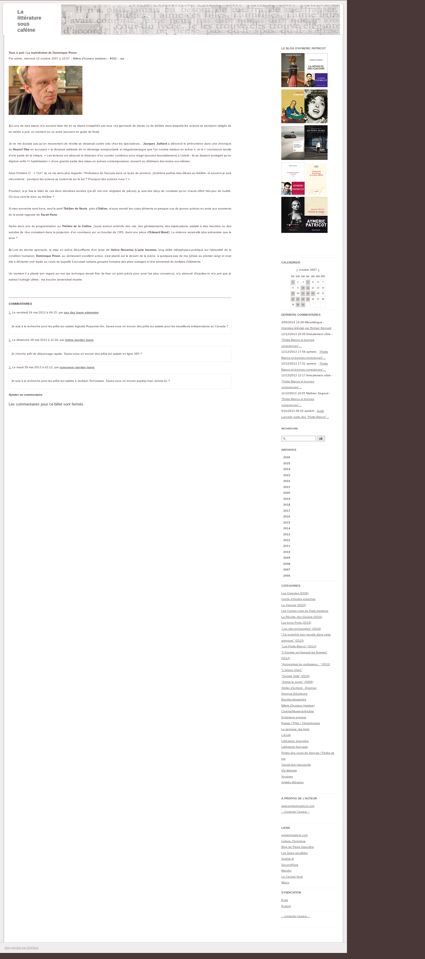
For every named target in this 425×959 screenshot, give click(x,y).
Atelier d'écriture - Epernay (299, 687)
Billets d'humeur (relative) (89, 58)
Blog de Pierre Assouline (297, 846)
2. (10, 339)
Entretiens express (293, 717)
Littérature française (294, 746)
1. (10, 312)
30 (298, 305)
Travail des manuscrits (296, 764)
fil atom (286, 906)
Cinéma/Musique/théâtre (297, 711)
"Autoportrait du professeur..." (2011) (305, 664)
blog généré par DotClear (21, 947)
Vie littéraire (289, 770)
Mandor (286, 870)
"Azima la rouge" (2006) (297, 681)
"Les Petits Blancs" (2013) (298, 646)
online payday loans (79, 339)
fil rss (284, 900)
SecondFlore (289, 864)
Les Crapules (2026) (294, 593)
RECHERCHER (289, 428)
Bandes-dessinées (293, 699)
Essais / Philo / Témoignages (300, 723)
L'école (286, 734)
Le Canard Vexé (292, 876)
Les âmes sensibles (294, 853)
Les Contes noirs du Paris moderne (304, 610)
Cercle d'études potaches (298, 599)
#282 (113, 58)
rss (122, 58)
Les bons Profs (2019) (296, 622)
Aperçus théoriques (294, 693)
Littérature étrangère (295, 741)
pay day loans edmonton (81, 312)
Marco (285, 882)
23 (298, 299)
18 (308, 293)
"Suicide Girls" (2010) (295, 676)
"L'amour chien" (291, 670)
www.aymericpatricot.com (297, 805)
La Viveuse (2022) (293, 605)
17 (303, 293)
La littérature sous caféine (29, 21)
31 (303, 305)
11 (308, 288)
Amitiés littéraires (292, 782)
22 (293, 299)
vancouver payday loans (77, 367)
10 (303, 288)
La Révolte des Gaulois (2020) (301, 616)
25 (308, 299)
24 (303, 299)
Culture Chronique (293, 841)
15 (293, 293)
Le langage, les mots (295, 729)
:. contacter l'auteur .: (295, 811)
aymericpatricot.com (294, 835)
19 (313, 293)
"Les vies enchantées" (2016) (301, 628)
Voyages (287, 776)
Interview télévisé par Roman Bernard (306, 328)
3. (10, 367)
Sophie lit (287, 858)
